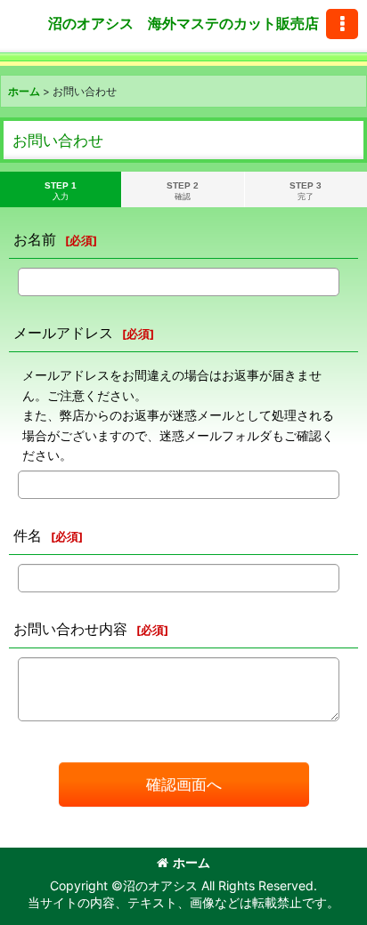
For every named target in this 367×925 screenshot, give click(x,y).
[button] (342, 24)
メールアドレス (63, 333)
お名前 (34, 239)
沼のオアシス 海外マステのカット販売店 (183, 23)
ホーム (191, 862)
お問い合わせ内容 (70, 629)
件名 (27, 535)
